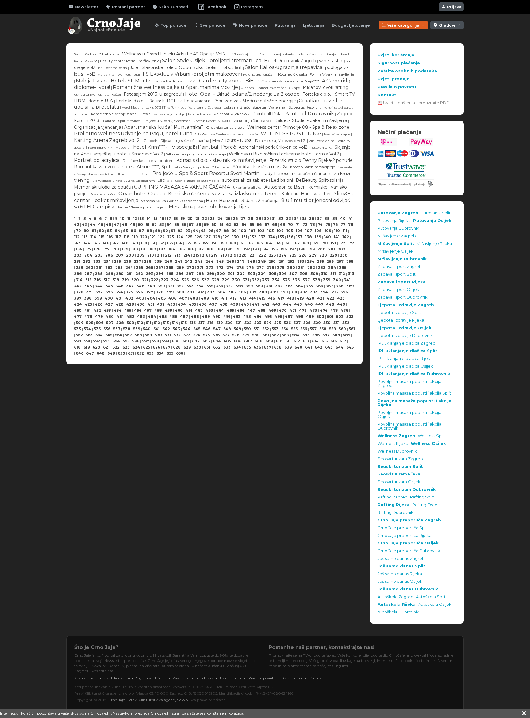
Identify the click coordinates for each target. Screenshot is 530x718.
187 (200, 249)
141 (337, 237)
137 (299, 237)
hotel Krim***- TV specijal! (164, 147)
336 (296, 279)
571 (168, 335)
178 (115, 249)
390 (284, 292)
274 (230, 267)
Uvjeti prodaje (393, 79)
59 (206, 224)
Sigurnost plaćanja (399, 63)
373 (109, 292)
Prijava (451, 7)
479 (99, 316)
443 (276, 304)
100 (242, 230)
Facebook (215, 7)
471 (293, 310)
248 (251, 261)
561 (352, 329)
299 (210, 273)
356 (219, 286)
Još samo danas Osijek (400, 581)
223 (272, 255)
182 (152, 249)
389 (274, 292)
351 (171, 286)
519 (220, 322)
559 (332, 329)
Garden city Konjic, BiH (226, 81)
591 (87, 341)
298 (200, 273)
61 (221, 224)
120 (143, 237)
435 (192, 304)
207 (119, 255)
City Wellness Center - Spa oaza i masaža (226, 134)
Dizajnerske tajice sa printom (148, 160)
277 (260, 267)
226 (302, 255)
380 (180, 292)
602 (196, 341)
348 (140, 286)
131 (244, 237)
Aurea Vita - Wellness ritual (119, 75)
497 (289, 316)
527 (297, 322)
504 (79, 322)
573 (186, 335)
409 (205, 298)
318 (116, 279)
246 (230, 261)
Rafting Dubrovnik (395, 512)
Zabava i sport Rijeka (402, 282)
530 (327, 322)
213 (177, 255)
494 (258, 316)
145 (96, 243)
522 (248, 322)
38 (327, 218)
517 (201, 322)
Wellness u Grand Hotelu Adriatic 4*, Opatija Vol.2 (174, 54)
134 (271, 237)
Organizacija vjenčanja (97, 127)
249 (262, 261)
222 (262, 255)
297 (190, 273)
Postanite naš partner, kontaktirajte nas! (321, 647)
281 (301, 267)
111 (345, 230)
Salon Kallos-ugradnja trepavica (283, 67)
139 (318, 237)
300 (221, 273)
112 (76, 237)
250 (272, 261)
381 (190, 292)
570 (158, 335)
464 (220, 310)
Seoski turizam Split (400, 466)
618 (77, 347)
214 (186, 255)
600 (176, 341)
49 (132, 224)
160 (232, 243)
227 (313, 255)
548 (227, 329)
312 (342, 273)
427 (109, 304)
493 (247, 316)
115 (101, 237)
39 (334, 218)
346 (119, 286)
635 (247, 347)
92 (180, 230)
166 (287, 243)
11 (128, 218)
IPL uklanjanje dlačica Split (407, 351)
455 (127, 310)
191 (238, 249)
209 (140, 255)
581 (266, 335)
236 (127, 261)
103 (270, 230)
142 (345, 237)
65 (251, 224)
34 (296, 218)
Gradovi (447, 25)
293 (149, 273)
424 (78, 304)
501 (330, 316)
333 (265, 279)
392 (303, 292)
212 (168, 255)
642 (318, 347)
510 (140, 322)
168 (305, 243)
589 (346, 335)
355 (209, 286)
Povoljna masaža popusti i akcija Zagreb (409, 384)
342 (78, 286)
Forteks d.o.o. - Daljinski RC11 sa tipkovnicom (163, 101)
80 (86, 230)
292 (139, 273)
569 (148, 335)
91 (173, 230)
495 (268, 316)
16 (162, 218)
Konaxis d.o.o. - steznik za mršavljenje (221, 160)
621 (106, 347)
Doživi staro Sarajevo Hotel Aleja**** (288, 81)
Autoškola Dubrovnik (398, 612)
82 (101, 230)
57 (191, 224)
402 (129, 298)
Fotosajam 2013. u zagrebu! (153, 94)
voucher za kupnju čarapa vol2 (246, 120)
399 (98, 298)
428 (120, 304)
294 (159, 273)
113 (85, 237)
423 (341, 298)
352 (180, 286)
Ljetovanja (314, 25)
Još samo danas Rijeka (400, 574)
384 (221, 292)
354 (200, 286)
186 (190, 249)
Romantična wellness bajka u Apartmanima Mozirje (175, 87)
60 (214, 224)
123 (170, 237)
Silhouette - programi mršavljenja (196, 154)
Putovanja (285, 25)
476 (344, 310)
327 (205, 279)
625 (146, 347)
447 (319, 304)
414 (252, 298)
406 (172, 298)
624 (136, 347)
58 (198, 224)
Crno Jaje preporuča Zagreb (409, 520)
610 (279, 341)
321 (145, 279)
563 (89, 335)
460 (179, 310)
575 (206, 335)
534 (87, 329)
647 (90, 353)
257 (340, 261)
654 (160, 353)
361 (269, 286)
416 (271, 298)
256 (330, 261)
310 (324, 273)
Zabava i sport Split (397, 274)
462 (199, 310)
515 (184, 322)
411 (224, 298)
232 (86, 261)
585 (305, 335)
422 (330, 298)
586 (316, 335)
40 (343, 218)
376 (139, 292)
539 (136, 329)
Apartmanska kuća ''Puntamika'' (164, 127)
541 (156, 329)
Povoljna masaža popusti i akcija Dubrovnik (409, 426)
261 (99, 267)
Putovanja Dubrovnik (398, 228)
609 (269, 341)
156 (197, 243)
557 (313, 329)
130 (235, 237)
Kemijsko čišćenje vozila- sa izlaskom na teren (223, 194)
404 (151, 298)
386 (242, 292)
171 (333, 243)
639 (288, 347)
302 (241, 273)
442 (266, 304)
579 (245, 335)
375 (129, 292)
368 (340, 286)
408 (194, 298)
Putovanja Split (436, 213)
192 (247, 249)
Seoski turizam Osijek (399, 482)
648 (101, 353)
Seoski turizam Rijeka (399, 474)
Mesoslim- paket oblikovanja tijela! (210, 207)
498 (299, 316)
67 (266, 224)
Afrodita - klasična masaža (259, 167)
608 (259, 341)
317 (106, 279)
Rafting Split (422, 497)
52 (154, 224)
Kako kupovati (86, 678)
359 (249, 286)
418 (290, 298)
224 (282, 255)
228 (323, 255)
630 (197, 347)
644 (340, 347)
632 (217, 347)
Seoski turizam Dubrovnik (407, 489)
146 (105, 243)
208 (130, 255)
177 (106, 249)
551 (256, 329)
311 (333, 273)
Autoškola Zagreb (395, 597)
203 (78, 255)
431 (151, 304)
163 (259, 243)
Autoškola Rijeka (397, 604)
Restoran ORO (321, 148)
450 (78, 310)
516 (193, 322)
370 (79, 292)
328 (215, 279)
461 (189, 310)
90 (165, 230)
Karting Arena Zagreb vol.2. (107, 140)
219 (233, 255)
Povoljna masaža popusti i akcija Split (414, 393)
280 (291, 267)
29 (258, 218)
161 (241, 243)
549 (237, 329)
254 (310, 261)
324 (175, 279)
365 (309, 286)
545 (196, 329)
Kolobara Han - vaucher (306, 194)
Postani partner (125, 7)
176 (97, 249)
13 (142, 218)
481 (120, 316)
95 (203, 230)
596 (135, 341)
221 (252, 255)
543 (176, 329)
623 (126, 347)
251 (281, 261)
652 (140, 353)
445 (298, 304)
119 (135, 237)
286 (78, 273)
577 (225, 335)
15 (155, 218)
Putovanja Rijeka (394, 221)
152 (161, 243)
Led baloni (282, 180)
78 (350, 224)
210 (150, 255)
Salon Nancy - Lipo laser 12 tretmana (201, 167)
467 (251, 310)
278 (270, 267)
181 (144, 249)
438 (224, 304)
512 (157, 322)
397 (77, 298)
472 (303, 310)
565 (109, 335)
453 (107, 310)
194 (265, 249)
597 (145, 341)
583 (285, 335)
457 (148, 310)
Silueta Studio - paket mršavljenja (311, 120)
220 (243, 255)
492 (236, 316)
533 (77, 329)
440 (245, 304)
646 (79, 353)
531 (336, 322)
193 (256, 249)
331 (246, 279)
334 (276, 279)
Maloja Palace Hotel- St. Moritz (113, 81)
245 (220, 261)
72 (304, 224)
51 (147, 224)
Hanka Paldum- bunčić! (174, 81)
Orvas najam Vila (103, 194)
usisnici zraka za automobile (197, 181)
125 (189, 237)
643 (329, 347)
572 (177, 335)
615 (324, 341)
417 (281, 298)
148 (125, 243)
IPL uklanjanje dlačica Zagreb (407, 343)
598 (155, 341)
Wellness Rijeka (393, 443)
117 (118, 237)
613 (306, 341)
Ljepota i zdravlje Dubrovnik (405, 336)
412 (233, 298)
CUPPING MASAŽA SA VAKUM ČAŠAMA (182, 187)
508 (120, 322)
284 (332, 267)
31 (274, 218)
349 (151, 286)
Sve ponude (209, 25)
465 (230, 310)
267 (159, 267)
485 (163, 316)
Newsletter (83, 7)
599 (165, 341)
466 (240, 310)
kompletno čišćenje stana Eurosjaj (121, 114)
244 (209, 261)
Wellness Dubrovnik (397, 451)
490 (217, 316)
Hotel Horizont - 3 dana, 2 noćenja (242, 200)
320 (135, 279)
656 (179, 353)
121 (153, 237)
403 (140, 298)
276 (250, 267)
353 (190, 286)
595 (126, 341)
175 (88, 249)
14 (149, 218)
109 (328, 230)
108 (318, 230)
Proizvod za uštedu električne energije (254, 101)
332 (255, 279)
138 (308, 237)
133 (262, 237)
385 (232, 292)
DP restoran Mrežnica (133, 174)
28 (250, 218)
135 (281, 237)
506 (99, 322)
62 (228, 224)
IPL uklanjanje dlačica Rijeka (405, 359)
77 (342, 224)
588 (336, 335)
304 (262, 273)
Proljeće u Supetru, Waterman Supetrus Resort (179, 121)
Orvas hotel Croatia (141, 194)
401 (119, 298)
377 (149, 292)
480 (110, 316)
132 (253, 237)
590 (77, 341)
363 (289, 286)
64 (244, 224)
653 (150, 353)
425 (88, 304)
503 (350, 316)
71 (298, 224)
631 (207, 347)
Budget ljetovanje (351, 25)
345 (109, 286)
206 (109, 255)
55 (177, 224)
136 (290, 237)
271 (200, 267)
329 (225, 279)
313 (351, 273)
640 (298, 347)
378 (159, 292)
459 (168, 310)
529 (317, 322)
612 (297, 341)
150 (144, 243)
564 (99, 335)
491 (226, 316)
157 (205, 243)
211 (159, 255)
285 (342, 267)
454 (117, 310)
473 (313, 310)
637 (267, 347)
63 (236, 224)
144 (86, 243)
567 (128, 335)
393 (313, 292)
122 (161, 237)
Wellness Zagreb (396, 436)
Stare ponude (292, 678)
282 (311, 267)
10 (122, 218)
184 (171, 249)
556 (303, 329)
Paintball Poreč (217, 147)
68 (274, 224)
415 (262, 298)
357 (229, 286)
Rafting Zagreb (393, 497)
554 (284, 329)
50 (140, 224)
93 (187, 230)
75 (327, 224)
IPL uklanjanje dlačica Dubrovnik (414, 374)
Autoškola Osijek (434, 604)
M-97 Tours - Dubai (232, 140)
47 (116, 224)
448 (330, 304)
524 (267, 322)
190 (229, 249)
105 (289, 230)
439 (234, 304)
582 (275, 335)
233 (97, 261)
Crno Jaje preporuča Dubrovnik (409, 551)
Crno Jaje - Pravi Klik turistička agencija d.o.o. (148, 699)
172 (342, 243)
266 (149, 267)
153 (170, 243)
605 (227, 341)
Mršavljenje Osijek (395, 251)
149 (134, 243)
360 (259, 286)
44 (92, 224)
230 (344, 255)
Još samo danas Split (401, 566)
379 (170, 292)
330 (236, 279)
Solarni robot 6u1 (224, 67)
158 (214, 243)
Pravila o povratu (397, 87)
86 (133, 230)
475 (334, 310)
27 (242, 218)
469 (272, 310)
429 (130, 304)
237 (137, 261)
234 (107, 261)
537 (116, 329)
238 (148, 261)
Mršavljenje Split (396, 244)
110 (337, 230)
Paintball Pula (267, 113)
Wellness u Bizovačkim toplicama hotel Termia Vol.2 (284, 154)
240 (168, 261)
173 (351, 243)
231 (77, 261)
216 (205, 255)
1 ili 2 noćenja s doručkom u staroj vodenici (261, 54)
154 (179, 243)
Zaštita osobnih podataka (407, 71)
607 (248, 341)
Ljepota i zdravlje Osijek (405, 328)
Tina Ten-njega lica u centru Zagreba (192, 107)
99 (234, 230)
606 (237, 341)
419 (300, 298)
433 (171, 304)
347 (130, 286)
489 (206, 316)
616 (333, 341)
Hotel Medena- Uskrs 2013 (141, 107)
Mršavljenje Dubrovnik (402, 259)
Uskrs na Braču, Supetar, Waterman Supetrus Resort (270, 107)
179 (125, 249)
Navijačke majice (337, 134)
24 (220, 218)
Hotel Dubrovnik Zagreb (290, 60)
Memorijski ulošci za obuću (102, 187)
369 (350, 286)
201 (331, 249)
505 (89, 322)
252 (290, 261)
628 (177, 347)
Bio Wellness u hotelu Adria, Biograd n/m (123, 181)
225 (292, 255)
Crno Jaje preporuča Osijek (408, 543)
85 (125, 230)
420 (310, 298)
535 (97, 329)
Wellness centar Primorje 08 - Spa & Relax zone (298, 127)
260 (89, 267)
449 (341, 304)
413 (243, 298)
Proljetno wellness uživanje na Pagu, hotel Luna (133, 133)
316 (97, 279)
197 (293, 249)
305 (272, 273)
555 (294, 329)
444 (287, 304)
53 (161, 224)
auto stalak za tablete (245, 180)
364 (299, 286)
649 (111, 353)
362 (278, 286)
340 (337, 279)
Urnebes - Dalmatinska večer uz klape (270, 88)
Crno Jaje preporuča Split (403, 528)
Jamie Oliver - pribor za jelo (141, 207)
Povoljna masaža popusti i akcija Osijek (409, 414)
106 (299, 230)
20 (190, 218)
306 (282, 273)
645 (350, 347)
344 (99, 286)
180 (134, 249)
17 (169, 218)
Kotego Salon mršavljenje (313, 167)
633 (227, 347)
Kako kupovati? (171, 7)
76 (335, 224)
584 (296, 335)
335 (286, 279)
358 (239, 286)
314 (79, 279)
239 (158, 261)
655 (170, 353)
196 (283, 249)
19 (183, 218)
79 (78, 230)
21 (197, 218)
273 (220, 267)
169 (315, 243)
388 (263, 292)
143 (77, 243)
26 (235, 218)
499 (310, 316)
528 (307, 322)
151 (152, 243)
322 (154, 279)
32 (280, 218)
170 (324, 243)
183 (162, 249)
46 (108, 224)
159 (224, 243)
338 (316, 279)
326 (195, 279)
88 (149, 230)
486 (173, 316)
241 (178, 261)
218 (223, 255)
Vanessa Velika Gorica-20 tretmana (172, 200)
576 (216, 335)
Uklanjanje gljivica (248, 187)
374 (119, 292)
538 (126, 329)
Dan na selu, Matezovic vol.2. (280, 140)
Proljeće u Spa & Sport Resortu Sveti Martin (205, 173)
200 (321, 249)
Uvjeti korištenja (396, 55)
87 (141, 230)
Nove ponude (250, 25)
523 (257, 322)
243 (199, 261)
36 (311, 218)
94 (195, 230)
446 (309, 304)
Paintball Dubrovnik (309, 113)
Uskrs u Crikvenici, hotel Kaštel (97, 95)
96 (210, 230)
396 (344, 292)
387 (252, 292)
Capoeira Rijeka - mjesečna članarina (177, 140)
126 (198, 237)
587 (326, 335)
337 (306, 279)
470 (283, 310)
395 (334, 292)
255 (320, 261)
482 (130, 316)
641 (308, 347)
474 (324, 310)
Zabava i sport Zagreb (400, 267)
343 (88, 286)
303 (251, 273)
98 (226, 230)
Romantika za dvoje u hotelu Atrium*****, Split (122, 167)
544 (186, 329)
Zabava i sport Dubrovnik (403, 297)
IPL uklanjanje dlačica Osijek (405, 366)
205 (98, 255)
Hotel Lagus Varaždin (259, 75)
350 (161, 286)
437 (213, 304)
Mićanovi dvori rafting (325, 87)
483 (141, 316)
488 (195, 316)
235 (117, 261)
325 (185, 279)
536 (106, 329)
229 (333, 255)
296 (179, 273)
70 (290, 224)
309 (314, 273)
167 (296, 243)
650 (121, 353)
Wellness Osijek (428, 443)
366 (319, 286)
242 (188, 261)
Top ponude (170, 25)
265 (139, 267)
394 (324, 292)
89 (157, 230)
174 (79, 249)
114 (93, 237)
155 (188, 243)
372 (99, 292)
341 (347, 279)
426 (98, 304)
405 (162, 298)
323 (164, 279)
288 (99, 273)
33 (288, 218)
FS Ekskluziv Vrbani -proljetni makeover (191, 74)
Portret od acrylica (97, 160)
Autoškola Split (431, 597)
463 (209, 310)
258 (350, 261)
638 (278, 347)
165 (278, 243)
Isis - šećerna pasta (112, 68)
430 (141, 304)
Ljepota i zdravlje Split (399, 313)
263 (119, 267)
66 (259, 224)
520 (229, 322)
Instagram (252, 7)
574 (196, 335)
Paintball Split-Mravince (121, 121)
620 (96, 347)
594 (116, 341)
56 (184, 224)
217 (214, 255)
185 (181, 249)
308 (304, 273)
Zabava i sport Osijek (398, 290)
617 (343, 341)
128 (216, 237)
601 (185, 341)
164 (269, 243)
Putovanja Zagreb (398, 213)
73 (312, 224)
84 (117, 230)
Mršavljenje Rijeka (434, 244)
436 (202, 304)
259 (79, 267)
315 (88, 279)
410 (215, 298)
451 (87, 310)
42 (76, 224)
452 (97, 310)
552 (265, 329)
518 (210, 322)
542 (166, 329)
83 (109, 230)
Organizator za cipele (225, 127)
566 (118, 335)
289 (109, 273)
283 (321, 267)
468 (262, 310)
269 (180, 267)
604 (217, 341)
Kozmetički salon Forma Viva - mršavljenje (316, 74)
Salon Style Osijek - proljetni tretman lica (211, 60)
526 (287, 322)
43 (84, 224)
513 (166, 322)
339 (326, 279)
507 (109, 322)
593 (106, 341)
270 (190, 267)
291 (129, 273)
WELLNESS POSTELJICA (291, 133)
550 (247, 329)
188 (209, 249)
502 (340, 316)
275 (240, 267)
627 (166, 347)
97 (218, 230)
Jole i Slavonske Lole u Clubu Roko (167, 67)
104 (280, 230)
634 (237, 347)
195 (274, 249)
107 (308, 230)
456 (137, 310)
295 (169, 273)
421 (320, 298)
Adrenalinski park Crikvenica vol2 (274, 147)
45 (100, 224)
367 (329, 286)
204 (88, 255)
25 (227, 218)
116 (110, 237)
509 (130, 322)
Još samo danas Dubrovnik (408, 589)
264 (129, 267)
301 (231, 273)
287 (88, 273)
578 (236, 335)
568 (138, 335)
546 (206, 329)
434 (182, 304)
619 (86, 347)
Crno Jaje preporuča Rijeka (405, 535)
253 (300, 261)
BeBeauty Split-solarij (318, 180)
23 (212, 218)
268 (170, 267)
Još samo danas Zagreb (401, 558)
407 (183, 298)
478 (88, 316)
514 (175, 322)
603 (206, 341)
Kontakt (387, 95)
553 (275, 329)
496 (278, 316)
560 (342, 329)
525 (277, 322)
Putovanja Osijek (432, 221)
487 (184, 316)
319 (125, 279)
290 (120, 273)
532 (345, 322)
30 (266, 218)
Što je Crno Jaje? (96, 647)
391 (294, 292)
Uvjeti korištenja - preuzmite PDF (416, 103)
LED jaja (165, 180)
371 (89, 292)
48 (124, 224)
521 (239, 322)
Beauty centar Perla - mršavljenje (129, 61)
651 (131, 353)
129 (226, 237)
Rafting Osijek (426, 505)
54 (169, 224)
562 (79, 335)
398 (88, 298)
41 (350, 218)
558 (322, 329)
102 (261, 230)
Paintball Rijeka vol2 (231, 114)
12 (135, 218)
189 (219, 249)
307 (293, 273)
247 (240, 261)
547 (217, 329)
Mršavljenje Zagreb (397, 236)
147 (115, 243)
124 (180, 237)
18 (176, 218)
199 (311, 249)
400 (109, 298)
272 (209, 267)
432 (161, 304)
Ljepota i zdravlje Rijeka (401, 320)
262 (109, 267)
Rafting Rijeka (394, 505)
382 (200, 292)
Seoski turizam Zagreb (400, 459)
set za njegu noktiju (169, 114)
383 (211, 292)
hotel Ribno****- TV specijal (109, 148)
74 (320, 224)
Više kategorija (403, 25)
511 (148, 322)
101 (252, 230)
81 (94, 230)
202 (341, 249)
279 (280, 267)
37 (319, 218)
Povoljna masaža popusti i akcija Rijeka (414, 403)
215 (196, 255)
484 (152, 316)
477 (78, 316)
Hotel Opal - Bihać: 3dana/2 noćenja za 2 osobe (242, 94)
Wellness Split (431, 436)
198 (302, 249)
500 (320, 316)
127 (207, 237)
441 (255, 304)
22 (204, 218)
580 (256, 335)
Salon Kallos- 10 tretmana (96, 54)
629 (187, 347)
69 (282, 224)
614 (315, 341)
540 (147, 329)
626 (156, 347)
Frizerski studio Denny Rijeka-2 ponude (311, 160)
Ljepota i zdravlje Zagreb (406, 305)
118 (126, 237)
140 (327, 237)
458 (158, 310)
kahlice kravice (200, 114)
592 (96, 341)
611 (288, 341)
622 (116, 347)
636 (257, 347)
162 (250, 243)
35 (304, 218)
